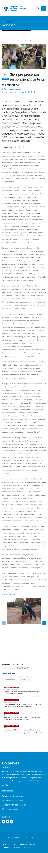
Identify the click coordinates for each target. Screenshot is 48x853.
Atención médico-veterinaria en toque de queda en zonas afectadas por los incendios (23, 718)
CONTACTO (12, 844)
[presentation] (4, 623)
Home (4, 21)
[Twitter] (19, 147)
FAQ (4, 844)
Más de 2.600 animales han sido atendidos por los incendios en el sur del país (22, 693)
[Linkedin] (23, 147)
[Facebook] (15, 147)
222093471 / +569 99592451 (15, 805)
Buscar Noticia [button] (25, 41)
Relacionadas (10, 679)
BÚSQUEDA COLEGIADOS (28, 844)
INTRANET (7, 847)
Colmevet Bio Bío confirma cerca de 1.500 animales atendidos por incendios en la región (22, 705)
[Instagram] (11, 821)
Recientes (24, 679)
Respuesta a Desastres (12, 89)
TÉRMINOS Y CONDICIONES (22, 847)
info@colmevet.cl (11, 809)
